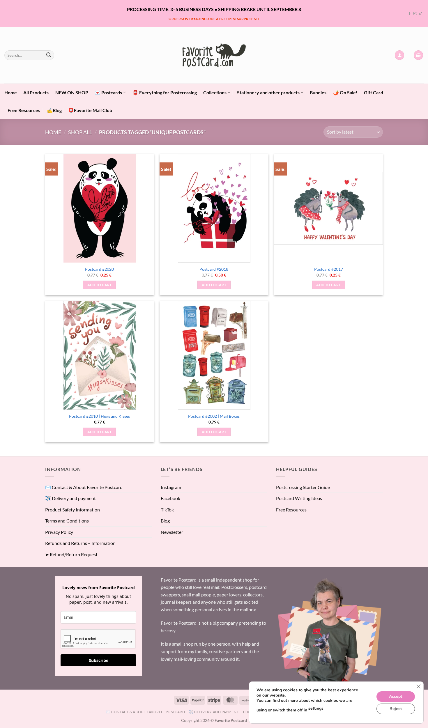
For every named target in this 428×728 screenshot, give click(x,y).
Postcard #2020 (99, 269)
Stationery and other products (268, 92)
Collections (215, 92)
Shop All (80, 132)
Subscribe (98, 660)
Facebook (170, 498)
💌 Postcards (108, 92)
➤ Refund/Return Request (71, 554)
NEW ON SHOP (71, 92)
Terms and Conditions (67, 520)
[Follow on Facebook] (409, 14)
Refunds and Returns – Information (80, 543)
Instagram (171, 487)
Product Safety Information (72, 509)
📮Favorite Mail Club (90, 110)
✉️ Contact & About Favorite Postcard (84, 487)
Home (10, 92)
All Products (36, 92)
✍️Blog (54, 110)
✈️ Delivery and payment (70, 498)
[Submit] (49, 55)
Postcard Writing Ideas (299, 498)
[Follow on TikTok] (420, 14)
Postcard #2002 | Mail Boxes (214, 416)
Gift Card (373, 92)
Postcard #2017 (328, 269)
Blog (165, 520)
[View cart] (418, 55)
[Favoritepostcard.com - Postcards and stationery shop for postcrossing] (214, 55)
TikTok (167, 509)
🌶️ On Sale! (345, 92)
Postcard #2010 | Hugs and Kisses (99, 416)
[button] (399, 55)
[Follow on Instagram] (415, 14)
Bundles (318, 92)
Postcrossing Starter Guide (303, 487)
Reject (396, 708)
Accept (395, 696)
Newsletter (172, 532)
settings (315, 708)
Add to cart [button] (99, 285)
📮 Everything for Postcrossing (164, 92)
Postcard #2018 (213, 269)
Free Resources (24, 110)
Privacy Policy (59, 532)
